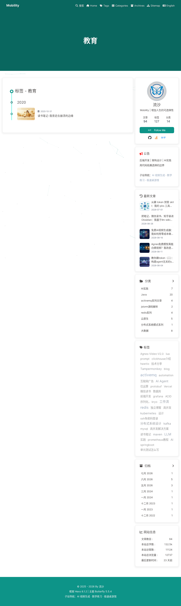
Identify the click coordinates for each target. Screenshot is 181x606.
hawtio (144, 363)
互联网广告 (147, 381)
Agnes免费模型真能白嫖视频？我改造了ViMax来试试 (162, 246)
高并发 (167, 407)
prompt (145, 358)
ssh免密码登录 (149, 418)
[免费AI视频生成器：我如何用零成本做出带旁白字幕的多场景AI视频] (145, 234)
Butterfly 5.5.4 (103, 591)
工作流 (164, 402)
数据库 (157, 391)
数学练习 (97, 596)
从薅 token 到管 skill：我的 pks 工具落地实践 (162, 204)
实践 (143, 439)
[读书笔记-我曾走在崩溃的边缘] (26, 114)
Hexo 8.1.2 (81, 591)
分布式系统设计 (150, 423)
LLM (167, 434)
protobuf (156, 386)
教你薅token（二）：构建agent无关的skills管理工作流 (162, 259)
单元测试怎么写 (149, 450)
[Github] (149, 138)
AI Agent (162, 381)
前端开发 (145, 396)
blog (167, 369)
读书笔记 (145, 434)
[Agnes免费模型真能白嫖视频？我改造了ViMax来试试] (145, 248)
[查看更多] (173, 281)
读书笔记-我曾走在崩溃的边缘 (55, 115)
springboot (147, 445)
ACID (168, 396)
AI (172, 439)
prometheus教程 (158, 439)
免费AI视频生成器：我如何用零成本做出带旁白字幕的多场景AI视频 (162, 232)
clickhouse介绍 (161, 358)
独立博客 (156, 407)
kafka (167, 423)
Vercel (168, 386)
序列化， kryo (148, 402)
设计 (161, 413)
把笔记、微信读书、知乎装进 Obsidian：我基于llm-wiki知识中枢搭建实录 (157, 218)
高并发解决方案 (159, 428)
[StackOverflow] (156, 138)
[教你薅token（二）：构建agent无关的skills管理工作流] (145, 262)
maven (157, 434)
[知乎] (163, 138)
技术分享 (156, 363)
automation (166, 375)
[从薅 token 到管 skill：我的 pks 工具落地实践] (145, 206)
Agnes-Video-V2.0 (152, 354)
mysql (144, 428)
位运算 (144, 386)
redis (144, 407)
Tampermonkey (151, 369)
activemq (148, 375)
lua (168, 354)
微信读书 (145, 391)
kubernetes (148, 413)
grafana (158, 396)
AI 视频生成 (158, 175)
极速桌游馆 (153, 180)
